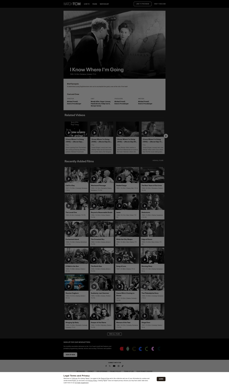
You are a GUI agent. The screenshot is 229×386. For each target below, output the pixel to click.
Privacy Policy (92, 380)
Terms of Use (105, 378)
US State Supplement (81, 382)
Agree (161, 379)
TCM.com (74, 378)
